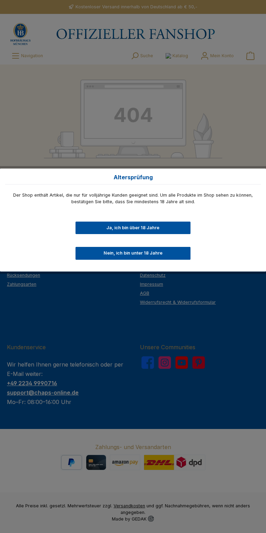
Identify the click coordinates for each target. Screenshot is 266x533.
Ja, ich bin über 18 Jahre (132, 227)
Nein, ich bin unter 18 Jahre (133, 253)
